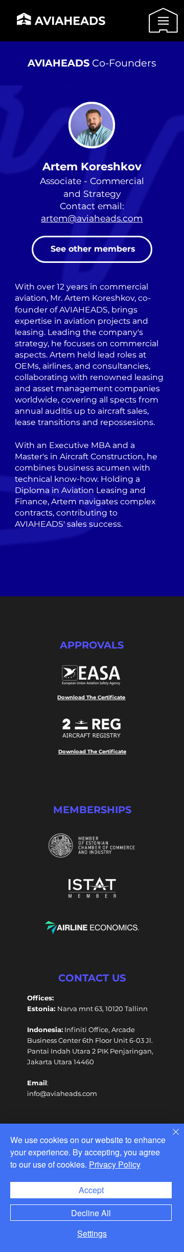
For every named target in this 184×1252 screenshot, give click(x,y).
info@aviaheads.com (62, 1093)
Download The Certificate (91, 697)
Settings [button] (92, 1233)
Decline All (91, 1213)
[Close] (169, 1138)
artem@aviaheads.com (92, 218)
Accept (91, 1190)
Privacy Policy (115, 1164)
